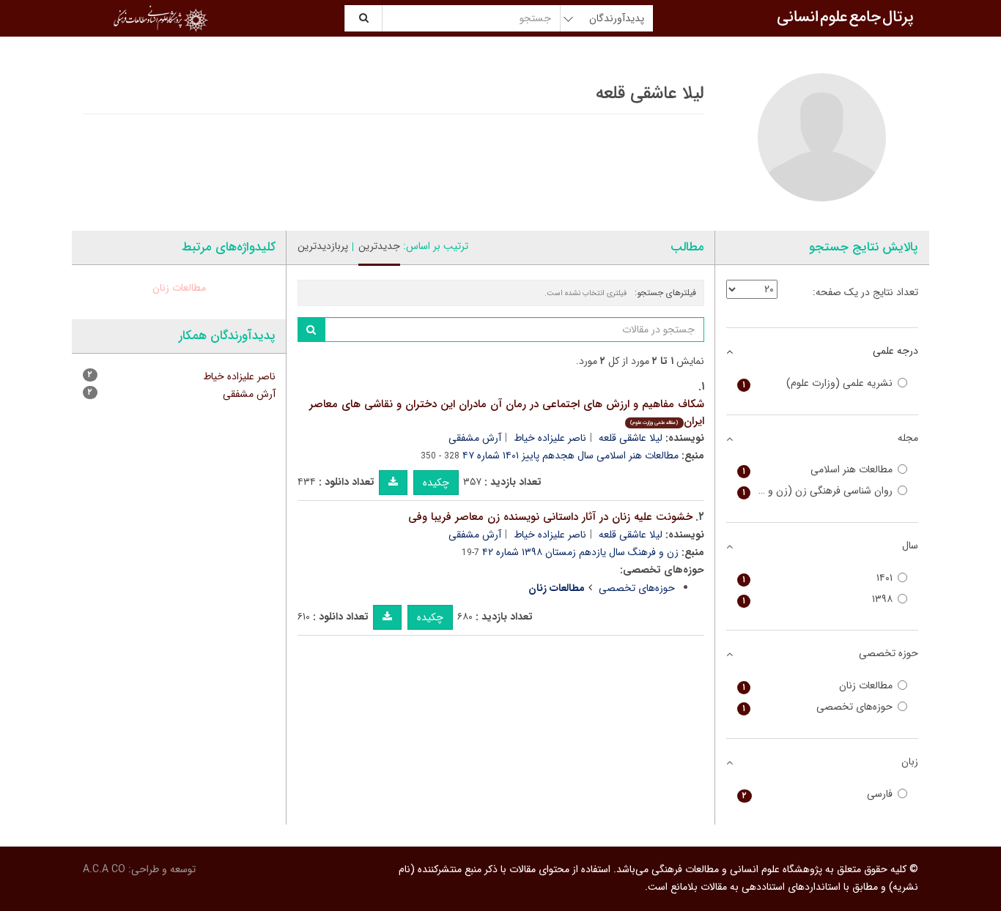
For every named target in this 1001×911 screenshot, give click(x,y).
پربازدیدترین (323, 246)
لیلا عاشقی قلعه (630, 438)
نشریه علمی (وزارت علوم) (817, 383)
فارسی (817, 794)
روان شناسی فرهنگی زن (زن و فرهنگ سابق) (815, 491)
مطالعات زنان (179, 288)
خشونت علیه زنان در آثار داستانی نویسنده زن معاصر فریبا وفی (550, 517)
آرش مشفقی (474, 438)
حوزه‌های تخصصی (637, 588)
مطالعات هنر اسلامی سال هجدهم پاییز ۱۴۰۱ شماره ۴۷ (570, 455)
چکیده (436, 483)
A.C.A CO (104, 869)
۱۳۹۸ (817, 599)
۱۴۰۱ (817, 578)
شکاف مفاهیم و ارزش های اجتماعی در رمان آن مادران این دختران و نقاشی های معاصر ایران (506, 412)
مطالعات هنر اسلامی (817, 469)
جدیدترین (379, 246)
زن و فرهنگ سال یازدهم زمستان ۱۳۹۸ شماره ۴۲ (580, 552)
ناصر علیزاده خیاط (550, 438)
